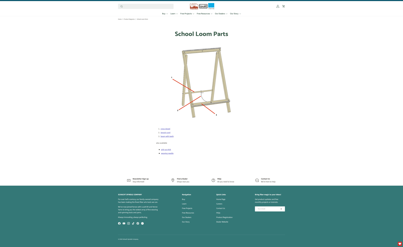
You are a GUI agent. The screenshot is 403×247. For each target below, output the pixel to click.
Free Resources (203, 13)
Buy (163, 13)
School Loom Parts (142, 19)
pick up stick (166, 149)
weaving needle (167, 153)
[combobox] (145, 6)
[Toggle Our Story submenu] (240, 13)
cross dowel (165, 129)
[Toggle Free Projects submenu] (193, 13)
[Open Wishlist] (400, 244)
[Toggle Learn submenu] (177, 13)
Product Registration (224, 217)
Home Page (220, 199)
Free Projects (186, 13)
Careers (219, 204)
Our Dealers (220, 13)
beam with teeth (167, 136)
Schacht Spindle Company (130, 239)
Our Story (234, 13)
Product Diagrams (129, 19)
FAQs (218, 213)
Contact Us (220, 208)
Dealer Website (222, 222)
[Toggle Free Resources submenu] (211, 13)
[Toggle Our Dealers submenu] (226, 13)
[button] (283, 6)
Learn (172, 13)
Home (120, 19)
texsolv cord (165, 132)
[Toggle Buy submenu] (167, 13)
